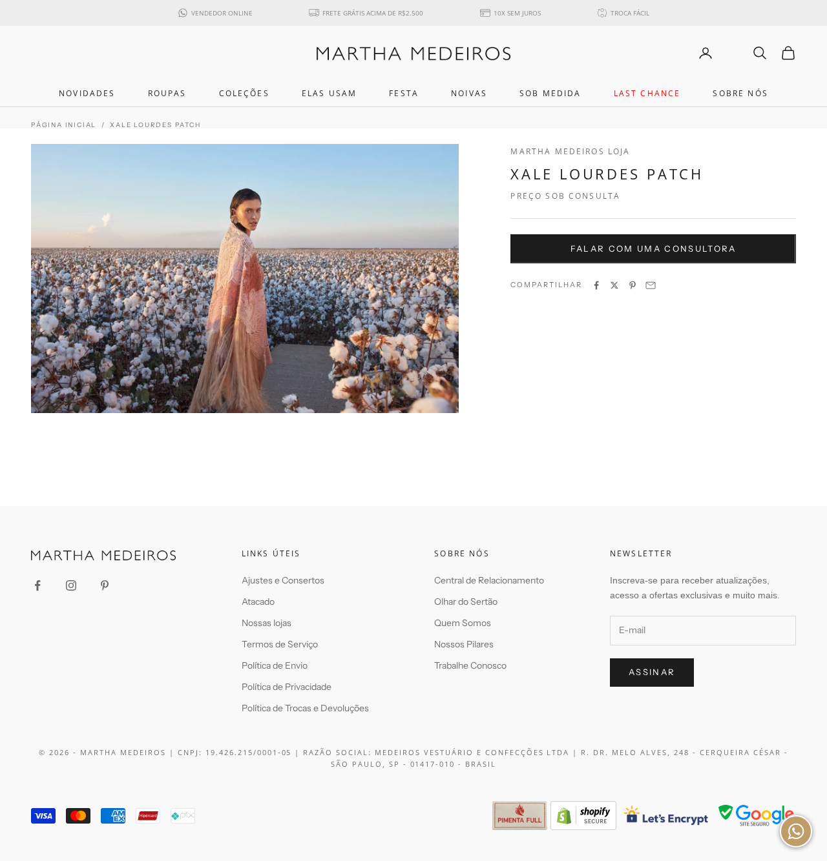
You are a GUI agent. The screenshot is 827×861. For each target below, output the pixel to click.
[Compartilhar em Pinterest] (632, 285)
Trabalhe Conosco (470, 665)
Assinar (652, 672)
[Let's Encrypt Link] (666, 815)
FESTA (404, 93)
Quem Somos (462, 623)
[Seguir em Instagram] (71, 585)
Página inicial (63, 125)
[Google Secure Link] (756, 815)
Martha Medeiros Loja (570, 151)
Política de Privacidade (286, 687)
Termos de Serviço (280, 644)
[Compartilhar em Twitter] (614, 285)
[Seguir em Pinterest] (104, 585)
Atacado (258, 601)
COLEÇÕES (244, 93)
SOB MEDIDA (550, 93)
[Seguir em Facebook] (37, 585)
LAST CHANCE (647, 93)
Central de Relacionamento (489, 580)
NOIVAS (469, 93)
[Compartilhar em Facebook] (596, 285)
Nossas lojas (266, 623)
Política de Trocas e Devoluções (305, 708)
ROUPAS (167, 93)
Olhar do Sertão (465, 601)
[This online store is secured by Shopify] (583, 815)
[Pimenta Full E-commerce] (519, 815)
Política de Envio (275, 665)
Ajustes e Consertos (283, 580)
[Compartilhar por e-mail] (650, 285)
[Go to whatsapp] (796, 831)
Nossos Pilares (464, 644)
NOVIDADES (87, 93)
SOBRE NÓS (740, 93)
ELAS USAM (329, 93)
